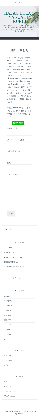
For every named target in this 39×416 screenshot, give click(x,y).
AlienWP (20, 414)
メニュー (20, 3)
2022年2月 (7, 315)
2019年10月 (8, 330)
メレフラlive (8, 248)
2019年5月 (7, 334)
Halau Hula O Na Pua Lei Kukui (19, 17)
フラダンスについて (10, 360)
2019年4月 (7, 339)
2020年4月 (8, 325)
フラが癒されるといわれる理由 (14, 267)
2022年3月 (7, 310)
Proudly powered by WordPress (13, 411)
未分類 (6, 365)
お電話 (11, 99)
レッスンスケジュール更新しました (15, 257)
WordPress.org (9, 396)
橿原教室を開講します (11, 262)
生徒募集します (9, 252)
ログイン (7, 382)
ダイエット (7, 356)
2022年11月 (8, 306)
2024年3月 (7, 296)
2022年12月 (8, 301)
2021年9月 (7, 320)
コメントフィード (9, 391)
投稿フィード (8, 386)
